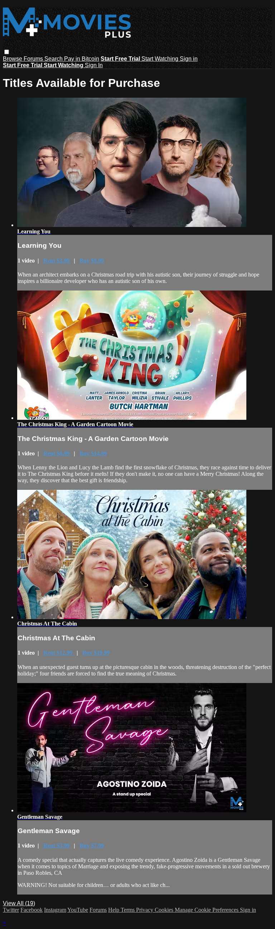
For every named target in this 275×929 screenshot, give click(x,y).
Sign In (94, 65)
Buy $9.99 (91, 260)
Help (114, 910)
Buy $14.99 (93, 453)
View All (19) (19, 903)
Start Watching (160, 59)
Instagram (55, 910)
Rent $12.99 (58, 653)
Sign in (189, 59)
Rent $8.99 (57, 453)
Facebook (31, 910)
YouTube (77, 910)
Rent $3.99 (57, 260)
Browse (13, 59)
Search (54, 59)
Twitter (11, 910)
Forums (34, 59)
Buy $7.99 (91, 845)
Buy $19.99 (96, 653)
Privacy (145, 910)
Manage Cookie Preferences (207, 910)
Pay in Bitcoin (81, 59)
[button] (6, 52)
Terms (128, 910)
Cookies (165, 910)
